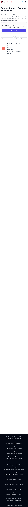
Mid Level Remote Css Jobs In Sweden (14, 441)
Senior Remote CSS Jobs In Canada (14, 505)
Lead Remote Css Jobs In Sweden (14, 451)
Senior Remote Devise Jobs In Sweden (14, 487)
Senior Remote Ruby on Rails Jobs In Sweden (14, 469)
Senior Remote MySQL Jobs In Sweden (14, 484)
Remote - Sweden (6, 38)
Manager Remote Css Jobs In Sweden (14, 456)
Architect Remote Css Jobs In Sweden (14, 453)
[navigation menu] (23, 2)
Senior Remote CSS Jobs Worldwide (14, 500)
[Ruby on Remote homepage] (7, 2)
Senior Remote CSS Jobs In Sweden (14, 482)
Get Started (14, 30)
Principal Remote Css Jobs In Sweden (14, 448)
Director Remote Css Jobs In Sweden (14, 458)
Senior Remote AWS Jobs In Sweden (14, 494)
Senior (22, 38)
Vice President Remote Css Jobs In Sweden (14, 461)
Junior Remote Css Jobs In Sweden (14, 438)
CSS (16, 38)
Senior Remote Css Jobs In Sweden (14, 443)
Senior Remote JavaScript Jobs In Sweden (14, 472)
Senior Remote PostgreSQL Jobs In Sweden (14, 492)
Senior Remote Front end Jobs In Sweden (14, 474)
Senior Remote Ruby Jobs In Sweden (14, 467)
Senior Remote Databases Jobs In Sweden (14, 477)
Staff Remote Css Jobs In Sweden (14, 446)
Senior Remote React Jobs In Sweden (14, 489)
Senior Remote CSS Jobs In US (14, 503)
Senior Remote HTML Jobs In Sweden (14, 479)
